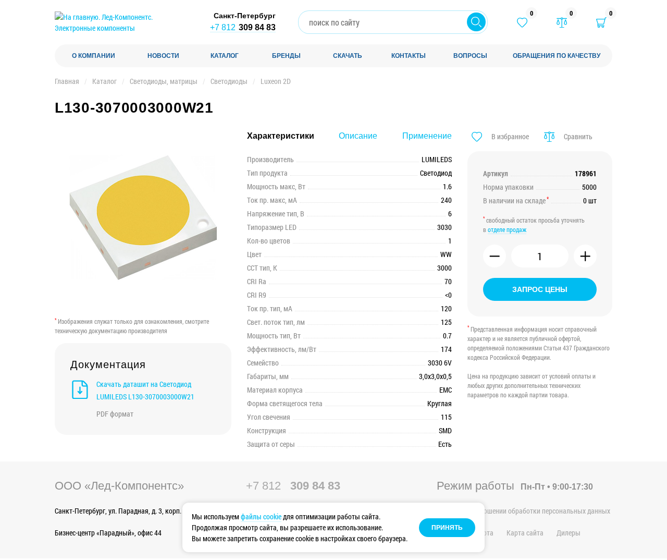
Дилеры (568, 533)
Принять (447, 527)
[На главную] (122, 22)
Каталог (104, 81)
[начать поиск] (476, 22)
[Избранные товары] (522, 22)
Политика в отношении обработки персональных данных (523, 511)
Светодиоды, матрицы (163, 81)
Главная (67, 81)
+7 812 (243, 27)
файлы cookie (261, 516)
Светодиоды (229, 81)
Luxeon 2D (276, 81)
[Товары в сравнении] (561, 22)
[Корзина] (601, 22)
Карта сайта (525, 533)
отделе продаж (507, 229)
